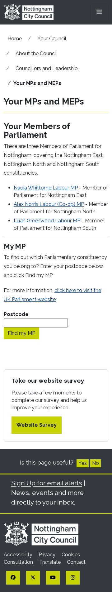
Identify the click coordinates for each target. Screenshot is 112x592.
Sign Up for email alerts (46, 483)
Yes (82, 463)
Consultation (19, 562)
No (95, 463)
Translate (50, 562)
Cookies (71, 555)
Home (14, 39)
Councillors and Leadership (47, 68)
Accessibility (19, 555)
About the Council (36, 53)
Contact (76, 562)
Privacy (48, 555)
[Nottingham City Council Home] (41, 533)
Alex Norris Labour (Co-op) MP (49, 204)
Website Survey (36, 425)
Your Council (51, 39)
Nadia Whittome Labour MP (46, 188)
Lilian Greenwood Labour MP (47, 221)
